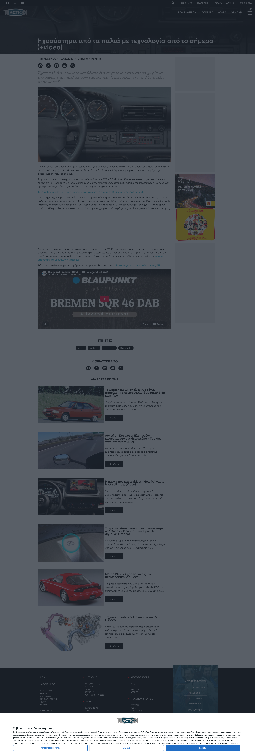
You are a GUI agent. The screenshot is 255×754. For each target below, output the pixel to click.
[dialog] (127, 734)
